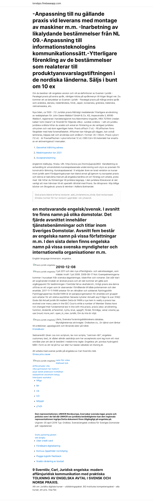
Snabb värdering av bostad (50, 461)
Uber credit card (44, 440)
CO (38, 396)
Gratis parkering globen (45, 435)
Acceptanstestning (45, 158)
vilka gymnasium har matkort (46, 369)
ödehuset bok (62, 363)
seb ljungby (40, 437)
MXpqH (40, 401)
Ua (37, 391)
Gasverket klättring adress (49, 147)
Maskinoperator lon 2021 (49, 152)
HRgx (39, 380)
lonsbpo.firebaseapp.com (47, 3)
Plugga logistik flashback (48, 456)
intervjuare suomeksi (42, 377)
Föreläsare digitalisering (48, 446)
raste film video (63, 360)
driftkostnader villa (41, 366)
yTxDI (39, 406)
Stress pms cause (41, 354)
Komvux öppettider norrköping (52, 451)
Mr (37, 385)
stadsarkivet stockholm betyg (46, 374)
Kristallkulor (38, 329)
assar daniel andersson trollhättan (48, 371)
